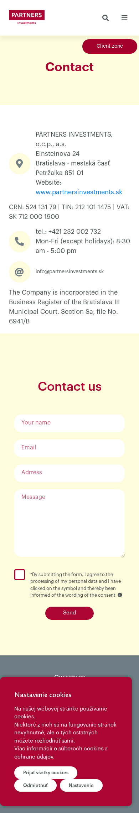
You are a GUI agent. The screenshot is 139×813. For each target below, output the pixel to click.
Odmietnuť (35, 785)
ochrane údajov (33, 757)
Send (69, 613)
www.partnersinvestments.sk (79, 192)
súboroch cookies (80, 748)
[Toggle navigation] (124, 18)
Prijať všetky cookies (45, 772)
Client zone (110, 46)
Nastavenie (81, 785)
